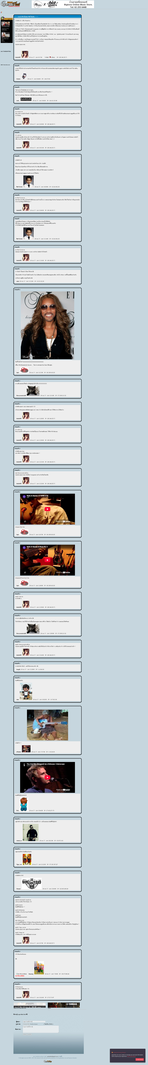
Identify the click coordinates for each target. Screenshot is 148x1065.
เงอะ (17, 699)
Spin (17, 372)
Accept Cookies (139, 1059)
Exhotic (18, 79)
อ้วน (17, 810)
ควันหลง (18, 752)
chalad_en (19, 840)
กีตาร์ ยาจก (19, 186)
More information (131, 1056)
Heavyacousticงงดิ (21, 395)
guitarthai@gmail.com (52, 1056)
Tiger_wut (19, 864)
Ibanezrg (31, 974)
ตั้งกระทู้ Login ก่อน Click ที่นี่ (20, 1014)
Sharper (18, 888)
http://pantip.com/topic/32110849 (63, 29)
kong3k (18, 669)
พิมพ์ (47, 57)
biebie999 (17, 57)
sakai (17, 281)
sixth (17, 100)
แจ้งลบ (53, 57)
